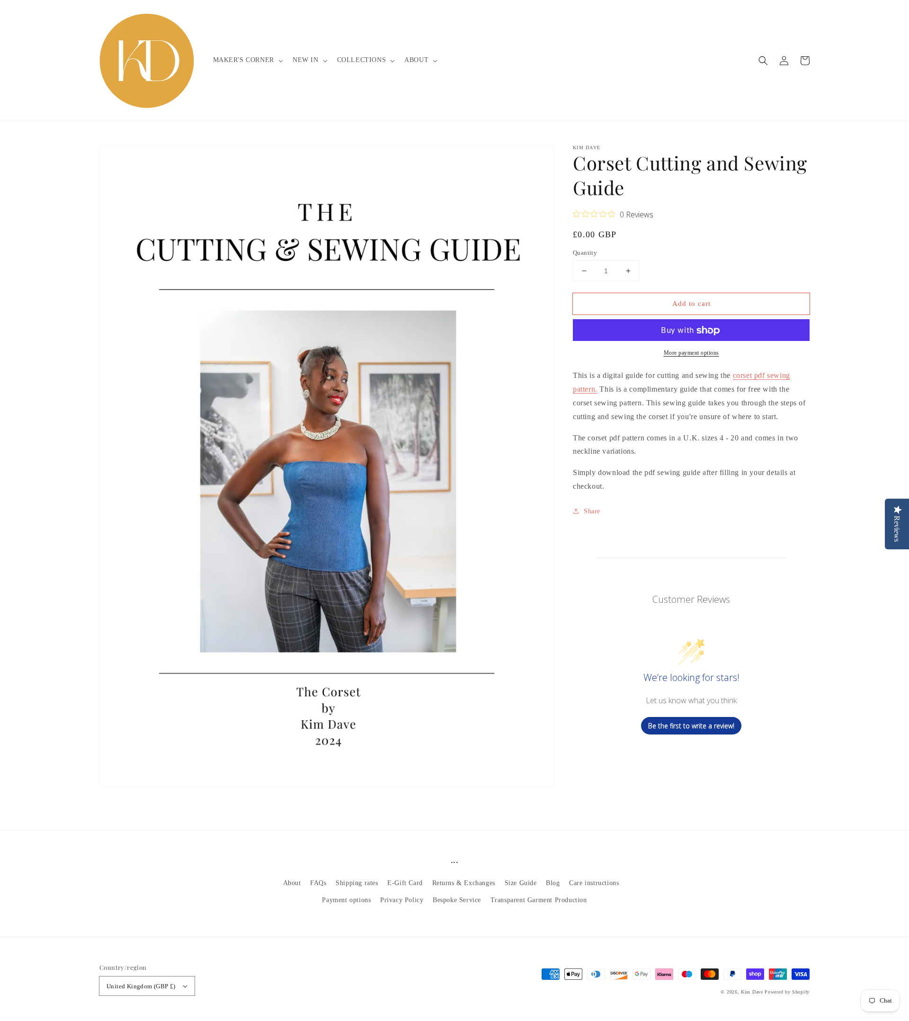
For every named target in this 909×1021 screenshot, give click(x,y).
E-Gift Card (405, 883)
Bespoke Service (457, 900)
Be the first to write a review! (691, 725)
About (292, 883)
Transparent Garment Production (538, 900)
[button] (763, 60)
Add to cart (691, 303)
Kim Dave (752, 991)
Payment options (346, 900)
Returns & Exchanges (463, 883)
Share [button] (592, 511)
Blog (553, 883)
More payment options (691, 353)
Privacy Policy (401, 900)
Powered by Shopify (787, 991)
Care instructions (594, 883)
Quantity (585, 252)
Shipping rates (357, 883)
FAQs (318, 883)
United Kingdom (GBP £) (141, 986)
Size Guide (521, 883)
